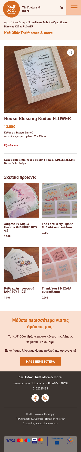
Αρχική (8, 22)
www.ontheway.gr (45, 414)
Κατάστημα (21, 22)
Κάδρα (54, 22)
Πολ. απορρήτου (24, 418)
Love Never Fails (38, 22)
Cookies (38, 418)
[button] (70, 52)
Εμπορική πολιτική (55, 418)
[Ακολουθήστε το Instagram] (45, 398)
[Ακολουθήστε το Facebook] (35, 398)
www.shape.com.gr (47, 423)
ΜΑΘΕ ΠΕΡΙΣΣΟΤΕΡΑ (40, 361)
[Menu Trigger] (73, 7)
